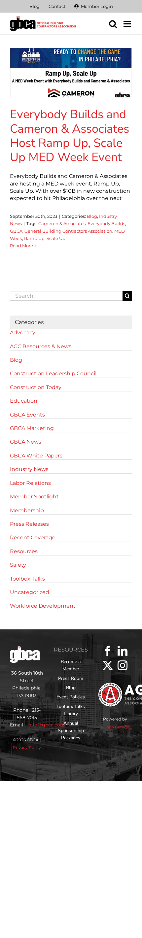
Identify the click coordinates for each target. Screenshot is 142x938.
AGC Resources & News (40, 346)
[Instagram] (122, 665)
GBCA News (25, 442)
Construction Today (35, 387)
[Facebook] (108, 651)
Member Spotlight (34, 496)
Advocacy (22, 332)
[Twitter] (108, 665)
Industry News (29, 469)
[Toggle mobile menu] (128, 23)
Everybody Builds (106, 223)
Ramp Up (34, 238)
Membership (27, 510)
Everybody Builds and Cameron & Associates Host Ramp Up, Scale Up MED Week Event (69, 135)
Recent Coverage (32, 537)
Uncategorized (29, 592)
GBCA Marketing (32, 428)
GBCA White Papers (36, 455)
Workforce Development (43, 606)
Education (23, 401)
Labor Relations (30, 483)
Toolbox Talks (27, 579)
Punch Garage (115, 726)
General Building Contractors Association (68, 231)
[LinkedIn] (122, 651)
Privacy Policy (27, 747)
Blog (92, 216)
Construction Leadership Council (53, 373)
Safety (18, 565)
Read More (21, 245)
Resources (24, 551)
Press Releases (29, 524)
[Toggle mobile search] (113, 23)
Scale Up (56, 238)
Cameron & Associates (62, 223)
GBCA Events (27, 415)
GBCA (16, 231)
